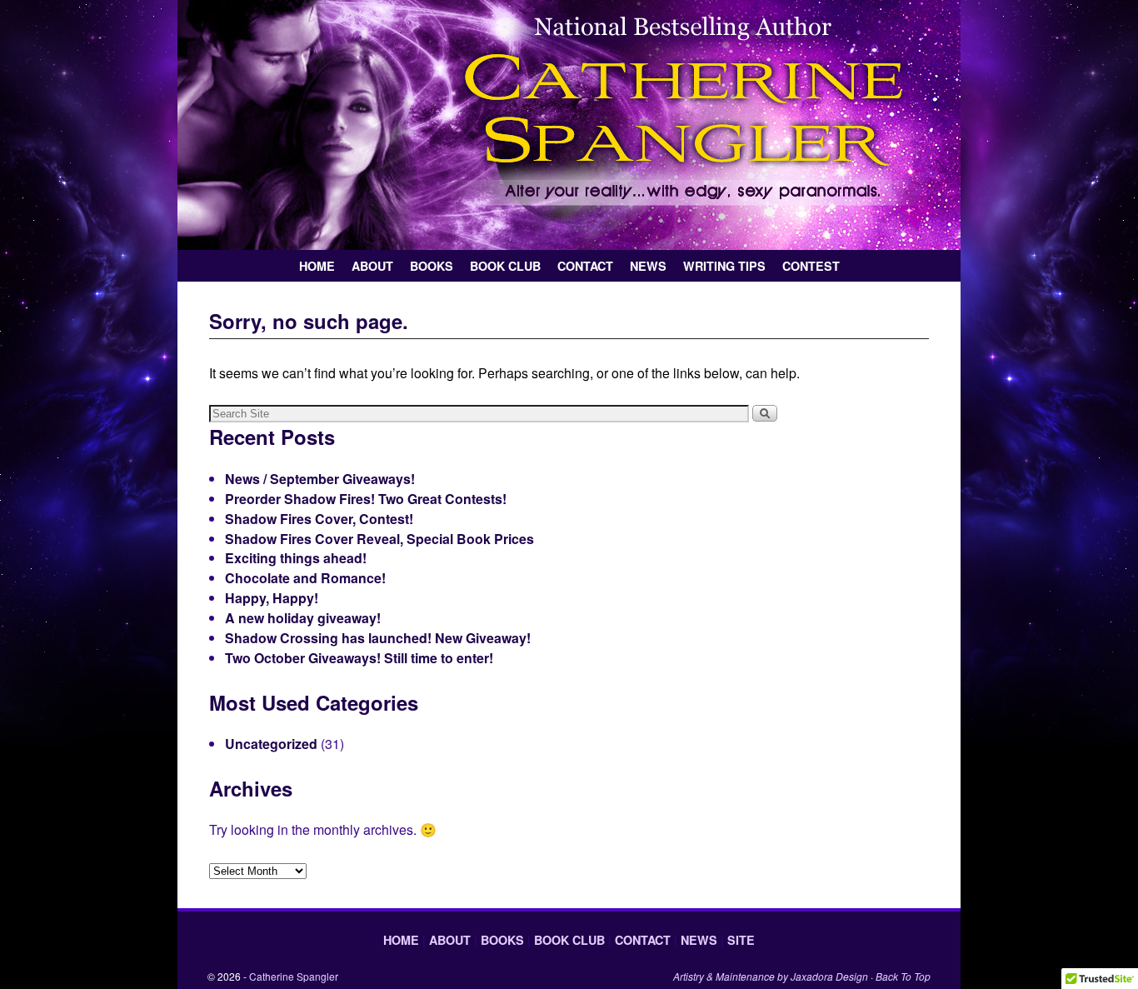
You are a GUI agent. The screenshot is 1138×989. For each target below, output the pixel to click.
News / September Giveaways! (320, 478)
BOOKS (431, 265)
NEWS (648, 265)
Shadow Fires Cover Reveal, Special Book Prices (379, 538)
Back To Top (903, 976)
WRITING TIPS (724, 265)
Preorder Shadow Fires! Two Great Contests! (366, 498)
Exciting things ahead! (296, 557)
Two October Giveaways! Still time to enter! (359, 657)
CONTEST (811, 265)
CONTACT (585, 265)
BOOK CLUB (505, 265)
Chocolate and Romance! (305, 577)
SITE (741, 940)
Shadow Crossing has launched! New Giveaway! (378, 637)
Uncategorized (271, 743)
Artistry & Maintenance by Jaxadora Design (770, 976)
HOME (317, 265)
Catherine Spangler (293, 976)
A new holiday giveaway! (303, 617)
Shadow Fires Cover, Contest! (319, 518)
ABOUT (372, 265)
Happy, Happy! (271, 597)
